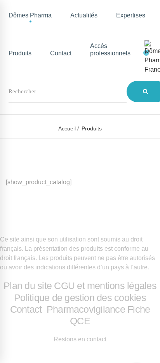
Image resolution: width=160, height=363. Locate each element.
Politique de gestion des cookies (80, 297)
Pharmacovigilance (86, 309)
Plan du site (27, 285)
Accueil (67, 128)
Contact (27, 309)
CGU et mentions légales (105, 285)
